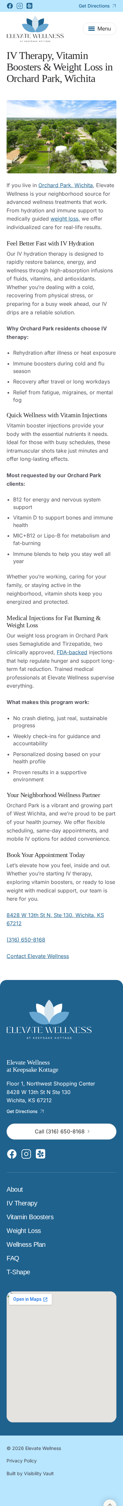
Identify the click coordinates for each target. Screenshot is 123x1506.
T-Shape (18, 1272)
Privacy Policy (22, 1460)
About (15, 1189)
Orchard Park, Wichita (65, 185)
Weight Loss (24, 1230)
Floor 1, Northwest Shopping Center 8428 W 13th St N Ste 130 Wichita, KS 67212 (51, 1092)
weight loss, (65, 218)
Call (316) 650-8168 (60, 1131)
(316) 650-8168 (26, 939)
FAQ (13, 1258)
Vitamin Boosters (30, 1217)
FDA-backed (72, 652)
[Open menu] (99, 29)
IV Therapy (22, 1203)
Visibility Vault (39, 1473)
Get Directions (94, 6)
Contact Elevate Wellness (38, 956)
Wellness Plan (26, 1244)
